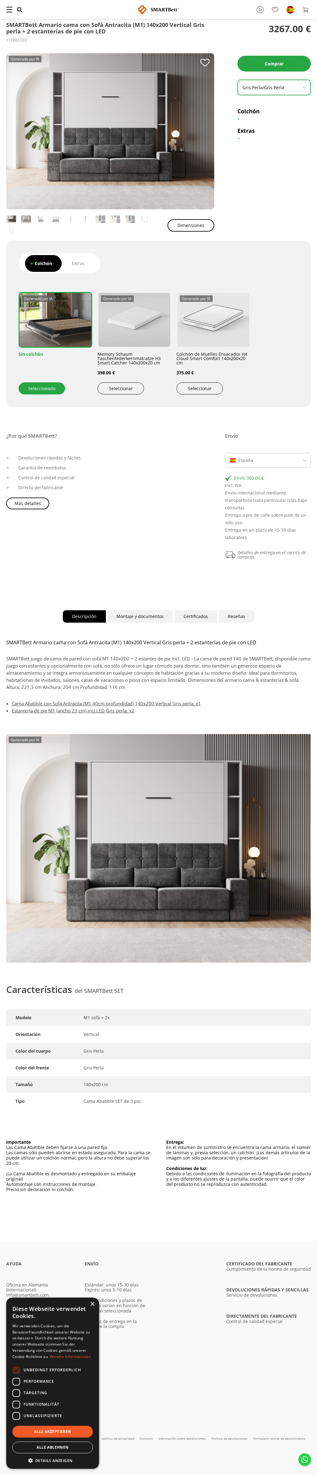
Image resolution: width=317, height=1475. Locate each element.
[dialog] (52, 1383)
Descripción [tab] (84, 616)
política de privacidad (118, 1438)
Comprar (274, 64)
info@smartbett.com (27, 1295)
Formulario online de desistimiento (279, 1438)
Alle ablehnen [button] (52, 1447)
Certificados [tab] (196, 616)
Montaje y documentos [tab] (140, 616)
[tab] (43, 263)
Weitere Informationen (70, 1356)
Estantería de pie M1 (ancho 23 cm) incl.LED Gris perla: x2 (73, 710)
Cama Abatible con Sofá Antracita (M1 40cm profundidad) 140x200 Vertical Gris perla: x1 (106, 703)
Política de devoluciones (230, 1438)
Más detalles (28, 503)
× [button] (92, 1304)
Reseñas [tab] (236, 616)
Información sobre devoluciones (182, 1438)
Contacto (147, 1438)
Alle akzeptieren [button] (52, 1431)
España (245, 460)
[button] (52, 1460)
